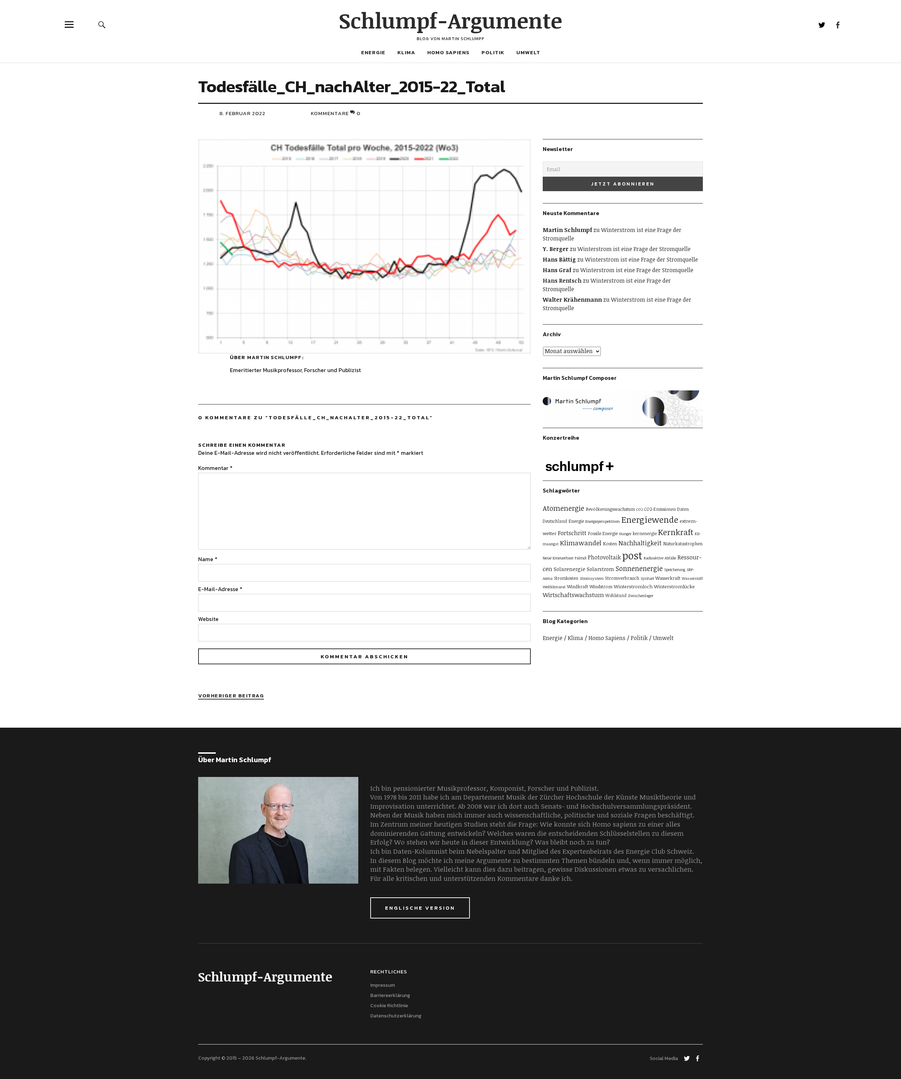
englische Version (420, 908)
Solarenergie (569, 569)
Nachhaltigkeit (640, 543)
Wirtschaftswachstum (573, 595)
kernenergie (645, 533)
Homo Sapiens (448, 52)
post (632, 555)
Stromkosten (566, 578)
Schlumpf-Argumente (450, 20)
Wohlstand (615, 595)
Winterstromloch (633, 586)
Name (208, 559)
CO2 (639, 509)
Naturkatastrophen (682, 543)
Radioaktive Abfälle (660, 558)
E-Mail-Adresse (220, 589)
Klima (406, 52)
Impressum (382, 985)
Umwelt (528, 52)
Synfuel (647, 578)
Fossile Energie (603, 533)
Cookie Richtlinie (389, 1005)
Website (208, 619)
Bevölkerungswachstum (610, 509)
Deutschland (555, 521)
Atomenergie (563, 508)
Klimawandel (580, 542)
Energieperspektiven (602, 521)
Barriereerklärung (390, 995)
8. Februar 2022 (242, 113)
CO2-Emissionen (660, 509)
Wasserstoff (692, 578)
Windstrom (601, 586)
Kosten (610, 543)
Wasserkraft (667, 578)
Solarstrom (600, 568)
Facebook (837, 24)
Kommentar (215, 468)
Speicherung (674, 569)
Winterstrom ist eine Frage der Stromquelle (634, 249)
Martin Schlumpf (274, 357)
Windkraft (577, 586)
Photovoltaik (604, 557)
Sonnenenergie (639, 568)
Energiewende (649, 519)
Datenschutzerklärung (395, 1016)
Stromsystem (592, 578)
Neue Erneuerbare (558, 558)
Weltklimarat (554, 586)
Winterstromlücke (674, 586)
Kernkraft (675, 532)
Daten (683, 509)
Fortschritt (572, 533)
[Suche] (102, 24)
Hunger (625, 533)
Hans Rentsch (562, 280)
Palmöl (580, 558)
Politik (492, 52)
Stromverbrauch (622, 578)
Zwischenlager (640, 595)
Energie (373, 52)
